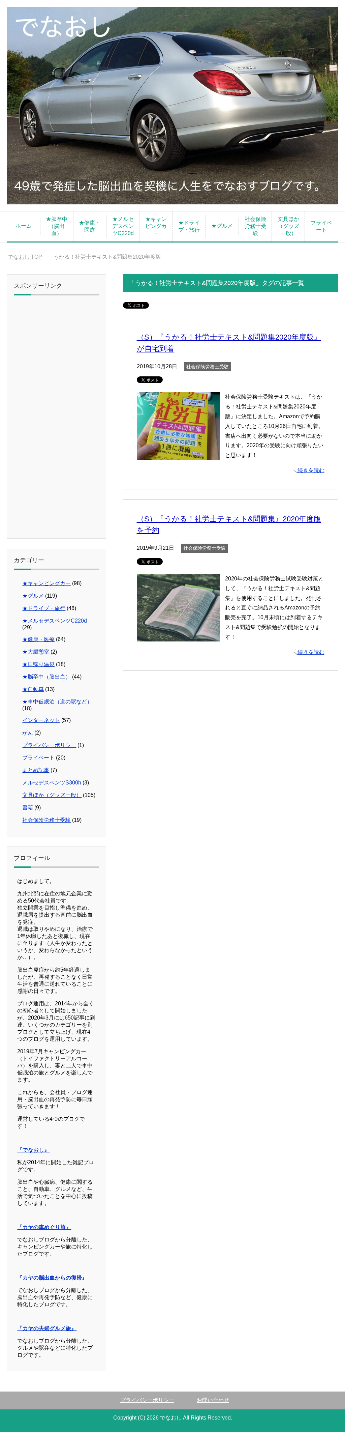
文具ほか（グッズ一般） (288, 226)
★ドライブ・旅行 (189, 226)
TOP (25, 257)
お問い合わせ (213, 1400)
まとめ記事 (35, 770)
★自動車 (33, 689)
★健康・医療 (89, 226)
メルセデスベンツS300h (51, 782)
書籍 (27, 807)
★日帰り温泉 (38, 664)
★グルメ (222, 226)
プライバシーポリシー (49, 745)
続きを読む (310, 470)
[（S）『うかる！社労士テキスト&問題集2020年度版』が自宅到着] (178, 455)
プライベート (321, 226)
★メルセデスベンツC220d (123, 226)
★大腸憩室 (35, 652)
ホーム (23, 226)
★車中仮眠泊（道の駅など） (57, 702)
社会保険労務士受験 (255, 226)
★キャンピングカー (156, 226)
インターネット (41, 720)
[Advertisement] (56, 419)
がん (27, 733)
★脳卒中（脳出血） (56, 226)
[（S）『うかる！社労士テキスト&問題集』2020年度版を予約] (178, 636)
